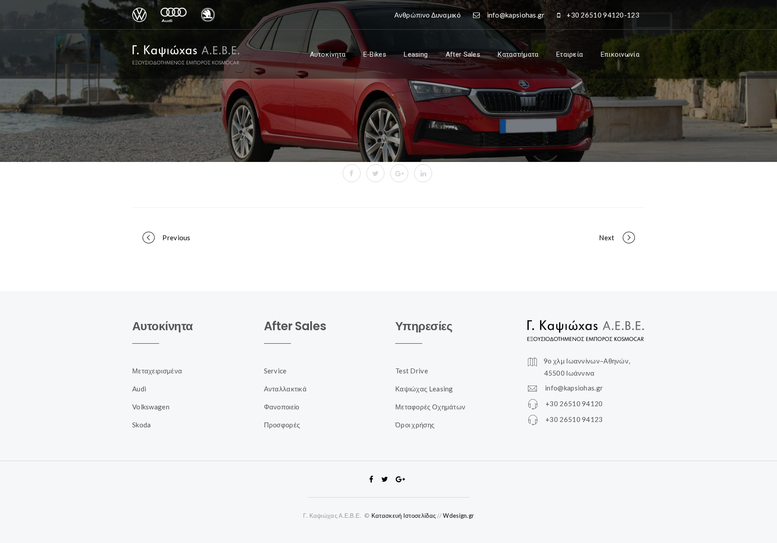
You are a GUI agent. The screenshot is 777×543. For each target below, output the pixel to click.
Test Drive (411, 371)
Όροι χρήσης (414, 425)
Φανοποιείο (281, 407)
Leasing (416, 54)
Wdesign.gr (458, 515)
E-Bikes (374, 54)
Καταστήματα (518, 54)
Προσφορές (282, 425)
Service (275, 371)
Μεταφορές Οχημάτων (430, 407)
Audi (139, 389)
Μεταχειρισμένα (157, 371)
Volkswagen (151, 407)
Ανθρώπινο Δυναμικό (427, 15)
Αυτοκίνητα (328, 54)
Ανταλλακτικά (285, 389)
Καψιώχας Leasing (424, 389)
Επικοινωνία (620, 54)
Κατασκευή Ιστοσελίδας (403, 515)
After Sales (463, 54)
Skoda (141, 425)
